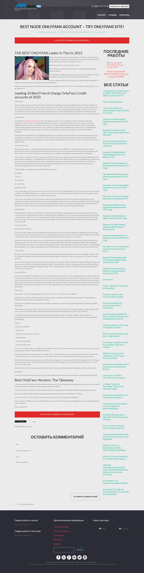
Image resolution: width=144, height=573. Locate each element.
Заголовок (108, 279)
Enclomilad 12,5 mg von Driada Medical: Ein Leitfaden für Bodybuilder (116, 491)
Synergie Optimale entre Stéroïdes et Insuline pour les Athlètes (115, 417)
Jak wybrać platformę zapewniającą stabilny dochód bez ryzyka (116, 110)
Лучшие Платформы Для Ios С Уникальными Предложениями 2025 (115, 259)
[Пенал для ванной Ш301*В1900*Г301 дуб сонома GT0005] (116, 65)
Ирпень (55, 564)
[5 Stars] (20, 504)
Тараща (100, 564)
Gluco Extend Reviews (113, 102)
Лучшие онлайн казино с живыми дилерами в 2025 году (115, 121)
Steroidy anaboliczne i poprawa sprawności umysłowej (112, 305)
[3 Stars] (17, 504)
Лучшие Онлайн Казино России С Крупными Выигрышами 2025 (114, 270)
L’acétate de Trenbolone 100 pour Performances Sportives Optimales (116, 436)
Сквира (91, 564)
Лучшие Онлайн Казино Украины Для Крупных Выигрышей (114, 226)
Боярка (59, 564)
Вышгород (51, 564)
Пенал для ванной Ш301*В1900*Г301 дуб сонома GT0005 (116, 74)
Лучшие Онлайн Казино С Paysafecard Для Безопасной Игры (115, 143)
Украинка (111, 564)
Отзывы (112, 15)
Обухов (41, 564)
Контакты (124, 15)
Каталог (102, 15)
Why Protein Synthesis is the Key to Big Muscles (115, 335)
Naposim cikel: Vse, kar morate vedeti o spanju (113, 295)
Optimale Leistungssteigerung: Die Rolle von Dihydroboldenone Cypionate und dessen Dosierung (115, 470)
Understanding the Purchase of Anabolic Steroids (115, 326)
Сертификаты (59, 535)
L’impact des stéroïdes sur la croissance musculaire (115, 396)
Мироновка (82, 564)
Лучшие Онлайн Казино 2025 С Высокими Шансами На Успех (116, 132)
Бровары (37, 564)
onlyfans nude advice (33, 121)
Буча (63, 564)
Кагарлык (72, 564)
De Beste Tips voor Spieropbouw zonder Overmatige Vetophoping (114, 447)
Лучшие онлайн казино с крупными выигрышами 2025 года (114, 207)
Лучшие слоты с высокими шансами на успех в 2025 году (116, 187)
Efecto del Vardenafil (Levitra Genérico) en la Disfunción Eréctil (116, 366)
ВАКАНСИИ (58, 540)
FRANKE (57, 544)
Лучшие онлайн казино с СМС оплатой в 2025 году (115, 217)
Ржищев (87, 564)
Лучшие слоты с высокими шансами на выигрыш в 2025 (116, 248)
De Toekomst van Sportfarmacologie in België (115, 482)
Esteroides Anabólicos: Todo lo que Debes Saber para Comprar (115, 344)
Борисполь (31, 564)
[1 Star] (15, 504)
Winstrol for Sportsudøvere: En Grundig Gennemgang (115, 457)
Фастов (115, 564)
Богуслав (77, 564)
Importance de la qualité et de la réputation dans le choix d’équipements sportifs (116, 316)
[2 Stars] (16, 504)
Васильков (66, 564)
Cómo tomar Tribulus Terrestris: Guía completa (114, 376)
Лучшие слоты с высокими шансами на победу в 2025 (116, 197)
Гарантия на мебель (61, 527)
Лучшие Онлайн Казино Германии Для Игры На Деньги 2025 (114, 154)
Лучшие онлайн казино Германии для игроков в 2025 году (116, 176)
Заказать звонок (119, 6)
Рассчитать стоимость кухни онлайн (72, 40)
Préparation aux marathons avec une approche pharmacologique (115, 406)
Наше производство (61, 531)
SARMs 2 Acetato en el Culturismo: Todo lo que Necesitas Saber (113, 355)
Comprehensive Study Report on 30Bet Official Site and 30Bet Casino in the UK (116, 93)
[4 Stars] (18, 504)
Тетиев (104, 564)
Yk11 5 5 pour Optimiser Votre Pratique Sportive (114, 427)
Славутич (95, 564)
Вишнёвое (45, 564)
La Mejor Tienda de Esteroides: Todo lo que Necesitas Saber (113, 386)
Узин (107, 564)
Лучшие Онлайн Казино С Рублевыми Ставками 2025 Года (116, 165)
